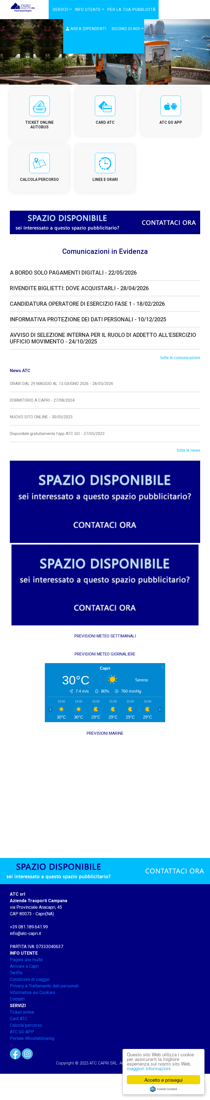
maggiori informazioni (149, 1068)
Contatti (17, 999)
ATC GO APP (22, 1031)
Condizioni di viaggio (30, 979)
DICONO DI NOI (126, 29)
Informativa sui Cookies (32, 992)
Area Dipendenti (87, 29)
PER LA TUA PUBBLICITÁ (131, 9)
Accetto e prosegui (163, 1079)
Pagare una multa (26, 959)
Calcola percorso (26, 1025)
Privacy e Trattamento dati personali (44, 986)
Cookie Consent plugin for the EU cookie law (163, 1089)
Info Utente (88, 9)
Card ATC (18, 1018)
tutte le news (188, 450)
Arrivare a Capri (24, 966)
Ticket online (22, 1012)
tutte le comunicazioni (180, 357)
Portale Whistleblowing (32, 1038)
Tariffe (16, 972)
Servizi (60, 9)
